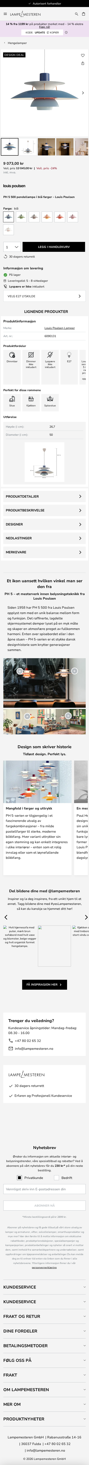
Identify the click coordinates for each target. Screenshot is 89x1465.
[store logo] (28, 14)
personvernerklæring (44, 1267)
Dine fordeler (20, 1331)
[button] (9, 147)
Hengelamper (17, 43)
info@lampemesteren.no (34, 1048)
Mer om (12, 1404)
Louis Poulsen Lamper (59, 328)
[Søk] (76, 14)
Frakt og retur (21, 1316)
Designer (14, 524)
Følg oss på (17, 1360)
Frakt (10, 1375)
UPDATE (42, 32)
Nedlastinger (19, 538)
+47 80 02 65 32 (28, 1040)
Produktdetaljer (22, 496)
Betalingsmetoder (25, 1345)
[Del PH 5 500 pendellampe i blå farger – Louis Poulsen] (83, 63)
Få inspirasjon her (42, 984)
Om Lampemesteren (26, 1389)
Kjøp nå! (44, 27)
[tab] (44, 1287)
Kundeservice (19, 1287)
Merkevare (16, 552)
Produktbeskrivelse (25, 510)
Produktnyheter (23, 1419)
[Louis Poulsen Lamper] (25, 186)
